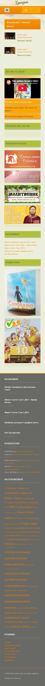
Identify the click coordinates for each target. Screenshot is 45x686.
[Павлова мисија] (9, 36)
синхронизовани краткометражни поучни (17, 601)
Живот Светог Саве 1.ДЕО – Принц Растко (20, 245)
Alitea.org (17, 678)
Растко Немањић (27, 518)
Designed (7, 678)
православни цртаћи (34, 539)
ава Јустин (7, 532)
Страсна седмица (12, 528)
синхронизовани (9, 547)
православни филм (17, 539)
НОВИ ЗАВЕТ (21, 35)
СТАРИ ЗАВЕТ (10, 654)
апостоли (27, 532)
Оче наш (16, 518)
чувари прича (21, 626)
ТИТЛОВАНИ (9, 657)
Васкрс (31, 498)
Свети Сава (16, 524)
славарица (19, 608)
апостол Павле (16, 532)
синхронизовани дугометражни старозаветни (17, 579)
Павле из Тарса (24, 55)
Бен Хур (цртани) (11, 254)
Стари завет (29, 523)
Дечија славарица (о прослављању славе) (20, 242)
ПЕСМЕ (7, 642)
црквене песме (27, 622)
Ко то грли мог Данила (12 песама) (19, 116)
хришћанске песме (30, 613)
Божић (25, 498)
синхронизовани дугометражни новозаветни (17, 558)
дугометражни (26, 535)
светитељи (30, 544)
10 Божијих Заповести (16, 488)
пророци (9, 543)
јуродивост (33, 626)
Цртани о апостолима (30, 528)
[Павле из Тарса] (9, 50)
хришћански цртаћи (13, 622)
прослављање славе (20, 544)
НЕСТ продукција (20, 506)
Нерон (21, 512)
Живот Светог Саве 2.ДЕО (14, 248)
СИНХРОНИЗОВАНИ (24, 37)
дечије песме (16, 535)
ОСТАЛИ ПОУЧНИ (11, 651)
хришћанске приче (16, 617)
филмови (18, 613)
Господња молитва (13, 502)
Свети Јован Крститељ (25, 451)
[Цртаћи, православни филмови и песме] (22, 3)
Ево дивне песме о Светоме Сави (18, 102)
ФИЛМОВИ (9, 660)
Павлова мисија (24, 41)
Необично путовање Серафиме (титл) (18, 251)
